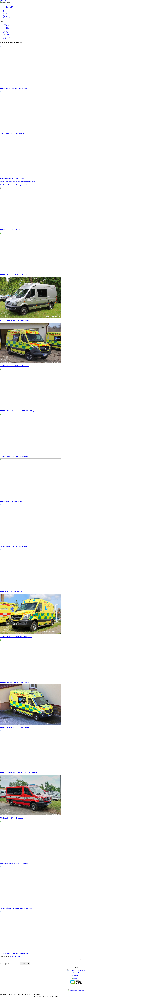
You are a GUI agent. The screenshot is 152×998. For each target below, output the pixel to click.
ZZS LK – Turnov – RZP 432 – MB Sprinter (14, 275)
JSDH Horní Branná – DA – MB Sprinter (13, 88)
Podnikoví (8, 9)
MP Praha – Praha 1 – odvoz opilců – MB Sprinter (16, 185)
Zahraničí (5, 13)
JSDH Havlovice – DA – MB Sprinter (12, 230)
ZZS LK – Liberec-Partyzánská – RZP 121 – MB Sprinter (19, 411)
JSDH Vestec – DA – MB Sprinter (11, 591)
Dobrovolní (9, 7)
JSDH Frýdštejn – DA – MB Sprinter (12, 178)
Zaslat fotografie (7, 17)
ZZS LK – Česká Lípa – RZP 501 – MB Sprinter (16, 908)
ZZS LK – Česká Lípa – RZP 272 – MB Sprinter (16, 637)
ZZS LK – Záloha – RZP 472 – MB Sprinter (14, 727)
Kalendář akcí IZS (7, 14)
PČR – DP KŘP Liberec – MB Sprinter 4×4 (14, 953)
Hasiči (4, 4)
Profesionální (9, 6)
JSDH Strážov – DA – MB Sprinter (11, 818)
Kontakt (5, 19)
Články (5, 16)
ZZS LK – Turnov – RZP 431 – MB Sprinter (14, 366)
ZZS (4, 10)
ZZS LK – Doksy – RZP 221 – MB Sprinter (14, 456)
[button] (76, 21)
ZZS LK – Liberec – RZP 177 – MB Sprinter (14, 682)
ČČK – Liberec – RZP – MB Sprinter (12, 133)
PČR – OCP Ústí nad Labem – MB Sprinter (14, 320)
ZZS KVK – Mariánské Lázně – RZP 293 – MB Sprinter (18, 772)
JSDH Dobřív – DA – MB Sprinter (11, 501)
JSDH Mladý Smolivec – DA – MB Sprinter (14, 863)
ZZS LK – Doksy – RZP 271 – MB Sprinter (14, 546)
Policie (5, 12)
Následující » (16, 956)
